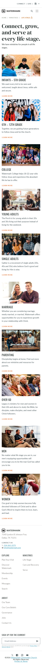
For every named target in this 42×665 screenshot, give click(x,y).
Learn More (7, 96)
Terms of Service (6, 647)
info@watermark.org (12, 547)
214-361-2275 (10, 545)
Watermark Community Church (24, 657)
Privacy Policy (33, 645)
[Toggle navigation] (37, 11)
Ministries (13, 18)
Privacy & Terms (21, 661)
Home (4, 18)
